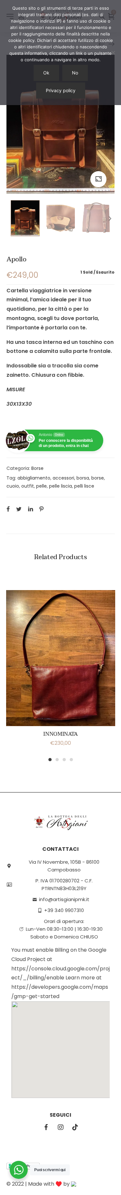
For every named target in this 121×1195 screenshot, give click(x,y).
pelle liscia (60, 486)
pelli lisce (84, 486)
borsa (82, 478)
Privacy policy (61, 90)
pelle (41, 486)
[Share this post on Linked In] (30, 509)
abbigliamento (33, 478)
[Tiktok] (75, 1127)
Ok (46, 72)
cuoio (12, 486)
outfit (27, 486)
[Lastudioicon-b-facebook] (46, 1127)
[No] (113, 52)
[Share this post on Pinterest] (41, 509)
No (75, 72)
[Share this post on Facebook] (8, 509)
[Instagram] (60, 1127)
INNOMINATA (60, 734)
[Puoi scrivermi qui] (19, 1170)
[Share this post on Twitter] (19, 509)
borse (97, 478)
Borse (37, 468)
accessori (63, 478)
